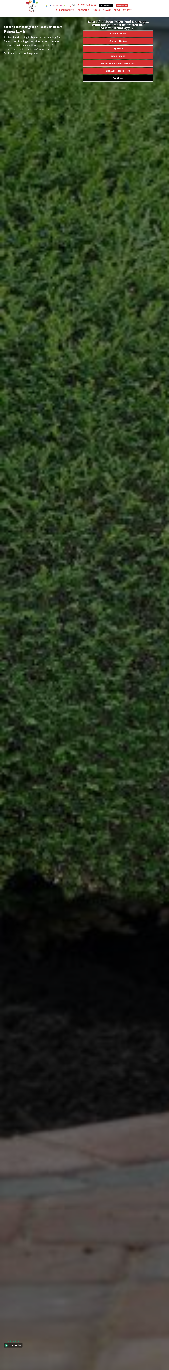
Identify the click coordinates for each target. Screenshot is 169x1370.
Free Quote (122, 5)
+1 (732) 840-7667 (86, 5)
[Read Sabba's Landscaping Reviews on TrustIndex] (13, 1345)
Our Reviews (105, 5)
